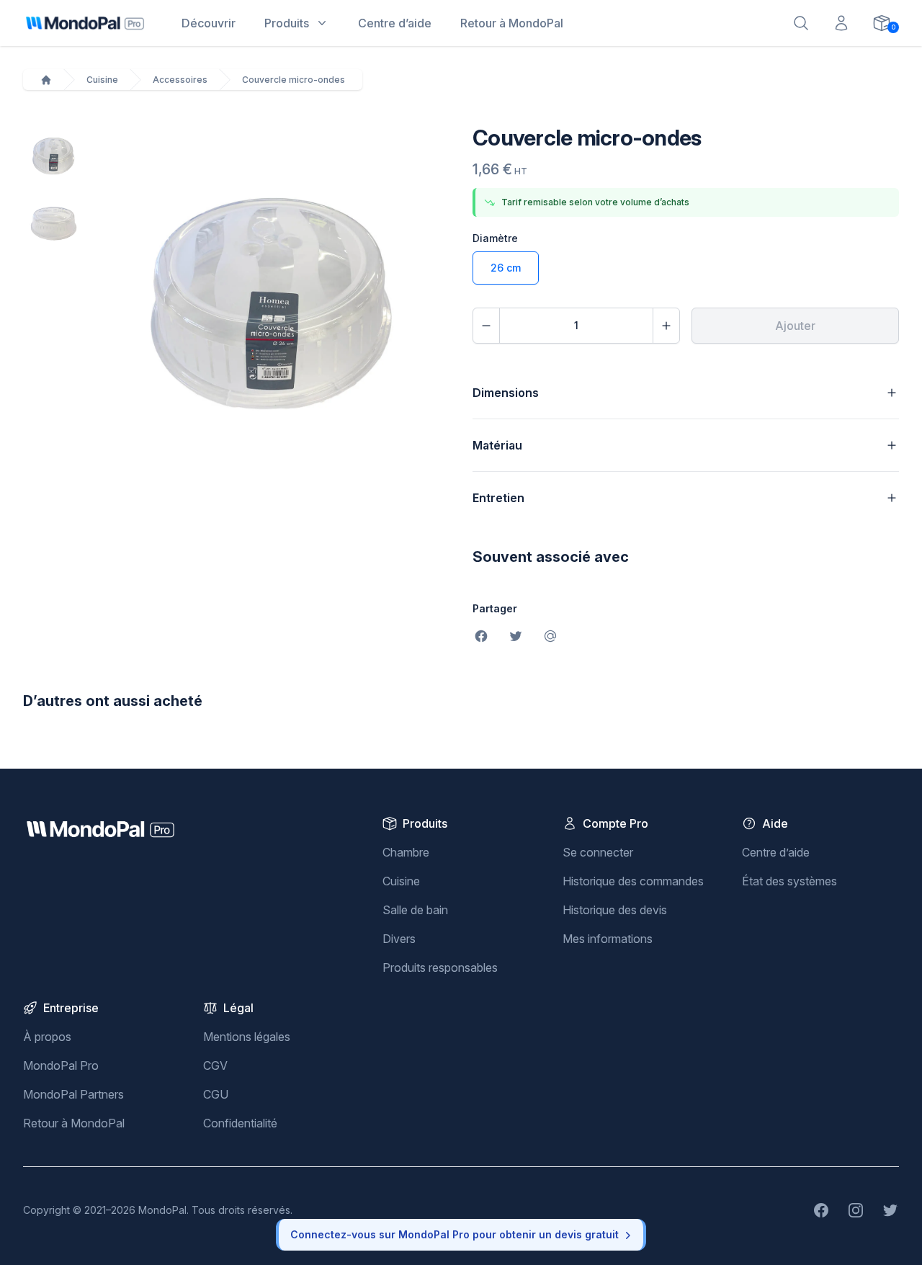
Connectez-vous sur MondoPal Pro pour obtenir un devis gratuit (454, 1234)
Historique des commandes (633, 881)
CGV (215, 1065)
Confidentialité (240, 1123)
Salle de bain (415, 910)
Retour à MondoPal (74, 1123)
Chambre (405, 852)
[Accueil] (46, 80)
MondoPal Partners (73, 1094)
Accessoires (180, 79)
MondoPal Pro (61, 1065)
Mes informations (608, 938)
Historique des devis (615, 910)
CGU (215, 1094)
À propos (47, 1036)
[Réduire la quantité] (486, 326)
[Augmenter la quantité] (666, 326)
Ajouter (795, 325)
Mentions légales (246, 1036)
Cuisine (102, 79)
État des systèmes (789, 881)
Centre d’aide (776, 852)
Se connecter (598, 852)
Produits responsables (440, 967)
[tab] (53, 155)
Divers (399, 938)
